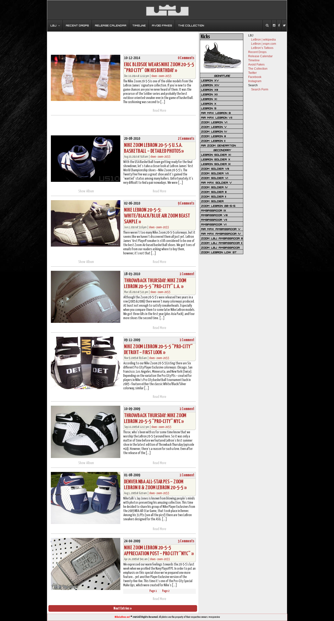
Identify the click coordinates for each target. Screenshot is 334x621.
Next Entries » (122, 608)
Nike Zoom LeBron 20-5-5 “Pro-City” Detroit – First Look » (158, 349)
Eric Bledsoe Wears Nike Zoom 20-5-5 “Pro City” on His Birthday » (159, 67)
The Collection (257, 68)
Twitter (252, 73)
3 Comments (186, 541)
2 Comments (186, 139)
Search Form (259, 89)
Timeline (254, 60)
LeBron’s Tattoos (262, 48)
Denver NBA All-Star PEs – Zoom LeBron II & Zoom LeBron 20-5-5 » (155, 484)
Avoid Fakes (256, 64)
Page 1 (153, 591)
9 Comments (186, 203)
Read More (159, 110)
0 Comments (186, 58)
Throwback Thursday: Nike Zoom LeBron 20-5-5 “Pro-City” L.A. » (155, 283)
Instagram (254, 81)
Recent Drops (257, 52)
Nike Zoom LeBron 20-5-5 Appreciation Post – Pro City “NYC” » (159, 550)
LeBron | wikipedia (263, 39)
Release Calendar (260, 56)
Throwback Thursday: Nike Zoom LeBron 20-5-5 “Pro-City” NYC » (155, 418)
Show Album (86, 191)
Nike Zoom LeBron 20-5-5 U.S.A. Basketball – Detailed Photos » (154, 148)
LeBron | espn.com (263, 43)
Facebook (254, 77)
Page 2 (165, 591)
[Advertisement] (123, 40)
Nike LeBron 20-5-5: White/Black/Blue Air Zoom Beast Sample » (157, 216)
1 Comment (186, 274)
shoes (154, 76)
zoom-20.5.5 (165, 76)
